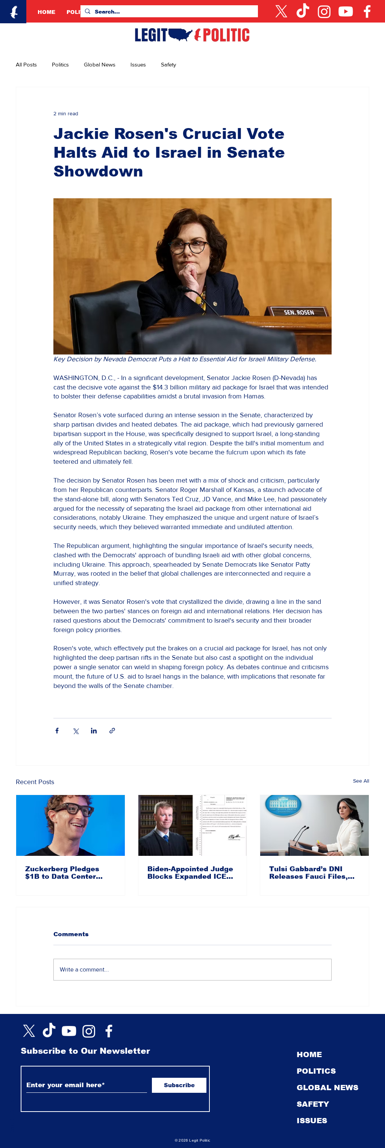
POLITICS (316, 1071)
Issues (138, 64)
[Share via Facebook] (57, 730)
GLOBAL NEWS (327, 1087)
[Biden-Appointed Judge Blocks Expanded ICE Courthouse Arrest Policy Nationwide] (192, 825)
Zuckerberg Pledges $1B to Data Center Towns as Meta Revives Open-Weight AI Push (68, 872)
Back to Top (11, 1114)
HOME (309, 1054)
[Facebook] (367, 11)
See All (361, 781)
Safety (168, 64)
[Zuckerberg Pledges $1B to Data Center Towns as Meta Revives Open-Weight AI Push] (70, 825)
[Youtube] (345, 11)
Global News (99, 64)
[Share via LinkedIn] (93, 730)
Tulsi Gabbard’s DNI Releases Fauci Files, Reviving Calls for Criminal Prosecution (308, 872)
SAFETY (313, 1104)
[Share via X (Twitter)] (75, 730)
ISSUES (312, 1120)
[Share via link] (112, 730)
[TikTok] (302, 11)
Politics (60, 64)
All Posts (26, 64)
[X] (281, 11)
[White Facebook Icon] (108, 1031)
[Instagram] (324, 11)
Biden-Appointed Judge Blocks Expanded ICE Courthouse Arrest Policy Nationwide (190, 872)
